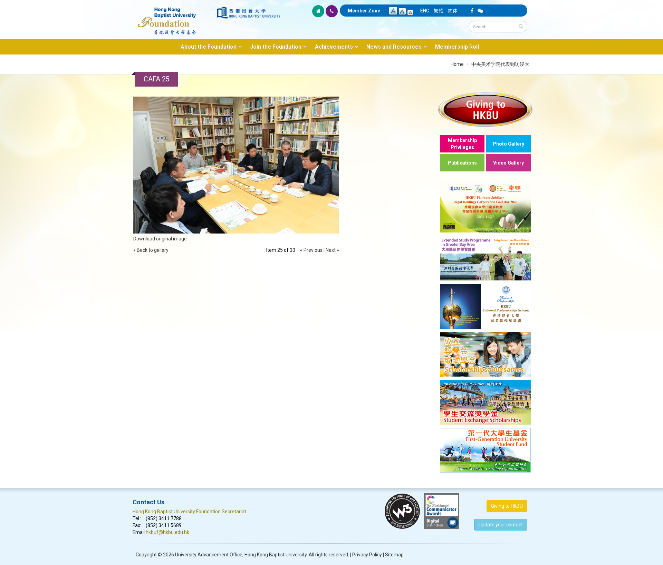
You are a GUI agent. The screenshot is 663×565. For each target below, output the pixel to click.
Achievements (334, 46)
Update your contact (501, 524)
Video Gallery (508, 163)
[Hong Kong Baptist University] (248, 13)
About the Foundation (209, 46)
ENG (424, 10)
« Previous (311, 250)
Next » (332, 250)
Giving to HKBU (507, 506)
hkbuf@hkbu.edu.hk (167, 532)
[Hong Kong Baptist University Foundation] (174, 17)
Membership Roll (457, 46)
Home (457, 64)
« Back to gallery (151, 250)
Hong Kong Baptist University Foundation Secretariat (189, 511)
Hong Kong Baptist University (275, 554)
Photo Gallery (508, 144)
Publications (462, 163)
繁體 (438, 10)
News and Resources (394, 46)
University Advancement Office (208, 554)
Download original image (160, 238)
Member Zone (364, 10)
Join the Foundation (275, 46)
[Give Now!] (485, 109)
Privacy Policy (367, 554)
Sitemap (394, 554)
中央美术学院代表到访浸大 (500, 64)
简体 (453, 10)
